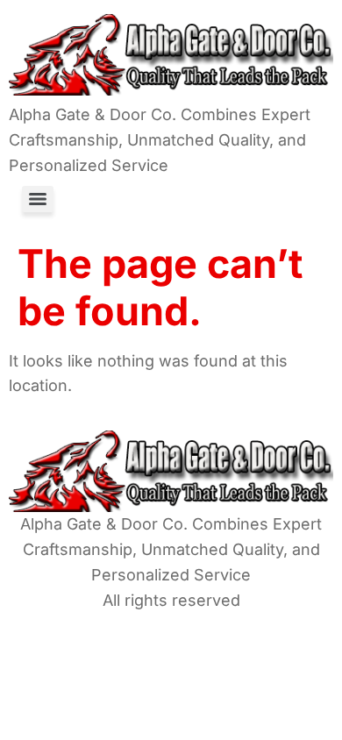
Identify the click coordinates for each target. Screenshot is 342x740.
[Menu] (37, 199)
